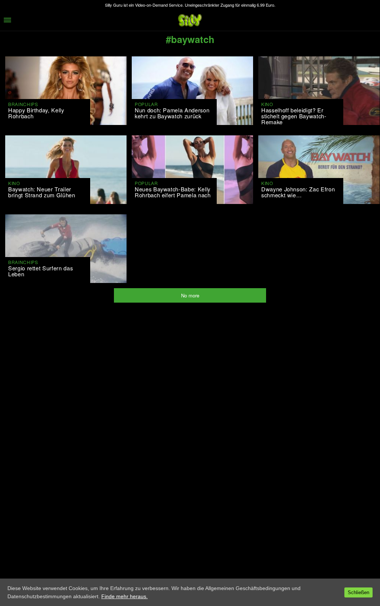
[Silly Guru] (190, 20)
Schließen (358, 592)
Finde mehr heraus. (124, 596)
